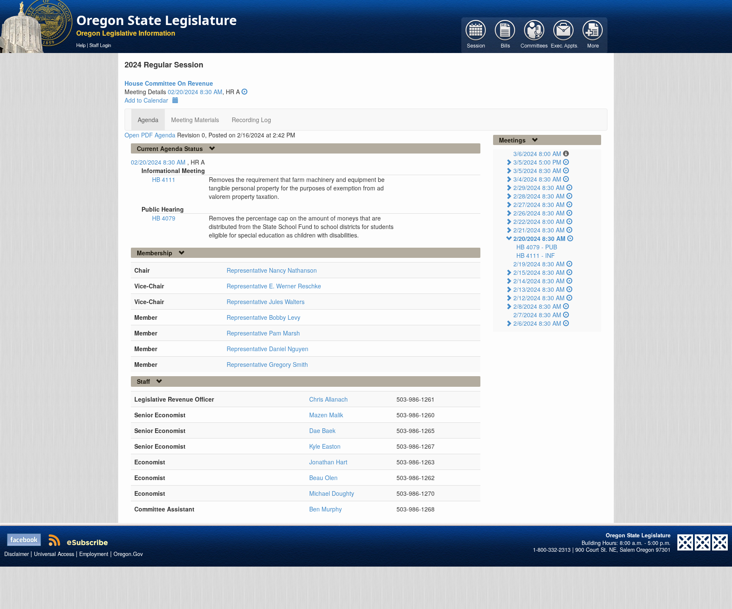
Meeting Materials (195, 119)
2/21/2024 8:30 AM (539, 230)
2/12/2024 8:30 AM (539, 297)
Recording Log (251, 119)
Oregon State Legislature (156, 20)
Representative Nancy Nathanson (272, 270)
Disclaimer (16, 554)
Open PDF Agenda (150, 135)
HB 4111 (163, 179)
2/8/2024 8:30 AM (537, 306)
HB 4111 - (535, 255)
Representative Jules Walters (266, 301)
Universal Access (54, 554)
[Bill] (505, 34)
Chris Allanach (328, 399)
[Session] (476, 34)
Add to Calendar (146, 100)
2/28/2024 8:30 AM (539, 196)
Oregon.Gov (128, 554)
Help (81, 45)
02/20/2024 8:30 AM (195, 91)
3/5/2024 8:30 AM (537, 170)
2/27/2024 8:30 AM (539, 204)
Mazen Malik (326, 415)
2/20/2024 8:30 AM (539, 238)
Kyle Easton (325, 446)
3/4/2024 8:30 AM (537, 179)
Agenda (148, 119)
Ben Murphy (325, 509)
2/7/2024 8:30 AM (537, 314)
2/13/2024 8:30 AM (539, 289)
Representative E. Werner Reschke (274, 286)
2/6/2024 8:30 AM (537, 323)
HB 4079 (163, 218)
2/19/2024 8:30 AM (539, 264)
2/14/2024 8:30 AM (539, 281)
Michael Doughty (331, 493)
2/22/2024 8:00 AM (539, 221)
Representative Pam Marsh (263, 333)
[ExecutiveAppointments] (563, 34)
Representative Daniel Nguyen (267, 348)
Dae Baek (322, 430)
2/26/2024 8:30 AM (539, 213)
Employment (93, 554)
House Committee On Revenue (169, 83)
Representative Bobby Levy (263, 317)
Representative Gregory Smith (267, 364)
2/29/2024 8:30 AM (539, 187)
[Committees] (534, 34)
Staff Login (100, 45)
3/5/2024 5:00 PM (537, 162)
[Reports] (592, 34)
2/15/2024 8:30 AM (539, 272)
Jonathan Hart (328, 462)
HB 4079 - (536, 247)
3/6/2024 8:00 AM (537, 153)
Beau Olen (323, 477)
